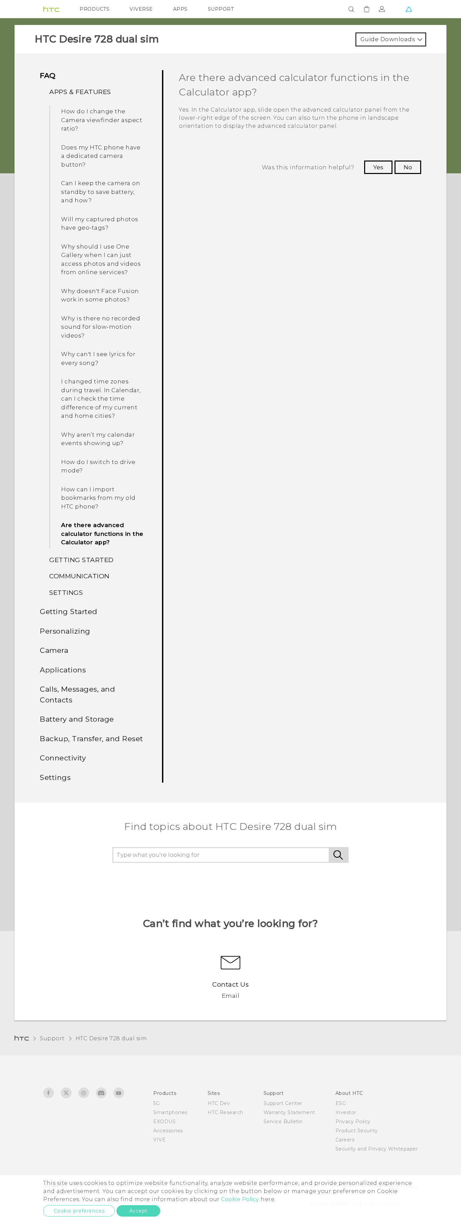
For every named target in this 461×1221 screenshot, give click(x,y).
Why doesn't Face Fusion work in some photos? (100, 295)
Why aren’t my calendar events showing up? (98, 439)
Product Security (356, 1131)
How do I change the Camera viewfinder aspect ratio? (101, 120)
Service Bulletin (283, 1121)
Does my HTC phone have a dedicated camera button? (100, 156)
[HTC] (51, 9)
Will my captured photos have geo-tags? (99, 223)
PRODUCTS (94, 9)
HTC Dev (219, 1103)
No (408, 167)
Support (52, 1038)
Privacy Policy (353, 1121)
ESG (340, 1103)
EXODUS (164, 1121)
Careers (345, 1140)
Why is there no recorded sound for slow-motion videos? (100, 327)
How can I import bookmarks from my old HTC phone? (98, 498)
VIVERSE (141, 9)
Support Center (283, 1103)
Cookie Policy (240, 1199)
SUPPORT (221, 9)
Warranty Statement (289, 1112)
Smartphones (170, 1112)
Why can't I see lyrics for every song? (98, 358)
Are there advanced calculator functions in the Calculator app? (102, 534)
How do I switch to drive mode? (98, 466)
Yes (378, 167)
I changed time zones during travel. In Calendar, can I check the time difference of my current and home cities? (101, 398)
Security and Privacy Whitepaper (376, 1149)
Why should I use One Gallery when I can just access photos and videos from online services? (101, 259)
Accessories (168, 1131)
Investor (345, 1112)
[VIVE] (408, 9)
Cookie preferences (79, 1211)
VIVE (159, 1140)
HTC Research (225, 1112)
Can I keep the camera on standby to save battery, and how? (100, 192)
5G (156, 1103)
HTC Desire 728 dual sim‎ (111, 1038)
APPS (180, 9)
